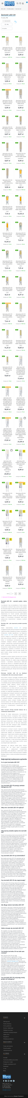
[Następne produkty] (15, 593)
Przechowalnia (7, 1048)
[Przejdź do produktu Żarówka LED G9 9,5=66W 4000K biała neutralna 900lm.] (7, 360)
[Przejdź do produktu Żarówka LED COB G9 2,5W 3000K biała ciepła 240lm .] (20, 173)
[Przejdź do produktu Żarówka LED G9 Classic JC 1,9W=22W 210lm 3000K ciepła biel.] (7, 486)
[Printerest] (6, 1081)
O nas (4, 1068)
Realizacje (5, 1066)
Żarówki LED (18, 8)
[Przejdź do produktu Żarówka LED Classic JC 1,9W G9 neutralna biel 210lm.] (20, 454)
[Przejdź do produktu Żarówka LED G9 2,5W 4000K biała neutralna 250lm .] (7, 200)
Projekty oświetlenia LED (9, 1064)
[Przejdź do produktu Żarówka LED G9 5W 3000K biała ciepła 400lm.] (20, 281)
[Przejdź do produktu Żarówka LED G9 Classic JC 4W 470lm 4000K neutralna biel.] (7, 542)
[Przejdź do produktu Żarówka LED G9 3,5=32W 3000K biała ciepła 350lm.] (20, 200)
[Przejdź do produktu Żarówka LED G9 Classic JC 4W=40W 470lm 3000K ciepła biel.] (20, 514)
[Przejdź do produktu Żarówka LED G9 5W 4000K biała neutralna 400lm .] (7, 307)
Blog (4, 1070)
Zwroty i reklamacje (8, 1028)
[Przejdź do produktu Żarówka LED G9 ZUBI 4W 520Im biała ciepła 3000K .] (20, 542)
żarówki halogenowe (12, 961)
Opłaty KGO (6, 1034)
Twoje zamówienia (8, 1046)
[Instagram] (8, 1081)
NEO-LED (3, 8)
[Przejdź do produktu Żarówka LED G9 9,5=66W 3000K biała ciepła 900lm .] (20, 334)
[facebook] (4, 1081)
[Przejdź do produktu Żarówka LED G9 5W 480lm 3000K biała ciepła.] (7, 41)
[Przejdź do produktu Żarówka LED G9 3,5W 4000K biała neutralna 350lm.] (7, 281)
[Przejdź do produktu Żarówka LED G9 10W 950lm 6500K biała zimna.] (7, 147)
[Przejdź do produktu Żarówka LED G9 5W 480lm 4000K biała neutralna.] (20, 41)
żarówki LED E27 (8, 634)
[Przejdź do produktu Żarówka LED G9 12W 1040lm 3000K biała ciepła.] (20, 147)
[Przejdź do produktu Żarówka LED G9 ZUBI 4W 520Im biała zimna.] (20, 570)
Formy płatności (7, 1026)
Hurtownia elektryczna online (10, 1060)
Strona (8, 593)
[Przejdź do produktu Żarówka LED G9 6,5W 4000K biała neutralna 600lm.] (7, 334)
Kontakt (5, 1057)
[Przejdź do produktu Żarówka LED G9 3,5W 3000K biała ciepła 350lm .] (20, 254)
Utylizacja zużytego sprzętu (10, 1032)
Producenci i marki (8, 1062)
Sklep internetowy (13, 1096)
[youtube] (11, 1081)
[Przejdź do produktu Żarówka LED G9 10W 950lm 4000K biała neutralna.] (20, 120)
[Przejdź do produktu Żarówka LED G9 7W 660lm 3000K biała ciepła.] (20, 67)
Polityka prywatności (8, 1039)
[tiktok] (14, 1081)
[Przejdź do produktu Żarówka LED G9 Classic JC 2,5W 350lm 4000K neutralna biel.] (7, 514)
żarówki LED (17, 627)
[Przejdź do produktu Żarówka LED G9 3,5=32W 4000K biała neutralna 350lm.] (7, 226)
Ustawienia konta (7, 1050)
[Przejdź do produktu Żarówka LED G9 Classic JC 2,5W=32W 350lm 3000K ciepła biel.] (20, 486)
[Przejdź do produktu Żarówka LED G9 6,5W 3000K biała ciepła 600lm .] (20, 307)
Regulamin (6, 1036)
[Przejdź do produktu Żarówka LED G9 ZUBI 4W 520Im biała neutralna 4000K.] (7, 570)
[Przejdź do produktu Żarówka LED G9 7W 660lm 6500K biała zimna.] (20, 94)
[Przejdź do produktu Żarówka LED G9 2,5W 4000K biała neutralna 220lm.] (7, 254)
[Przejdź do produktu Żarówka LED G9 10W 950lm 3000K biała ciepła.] (7, 120)
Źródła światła (10, 8)
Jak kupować (6, 1021)
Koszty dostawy (7, 1023)
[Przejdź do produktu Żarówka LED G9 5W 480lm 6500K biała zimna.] (7, 67)
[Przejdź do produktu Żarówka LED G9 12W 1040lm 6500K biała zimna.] (7, 173)
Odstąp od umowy (8, 1030)
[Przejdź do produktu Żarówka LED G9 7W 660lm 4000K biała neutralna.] (7, 94)
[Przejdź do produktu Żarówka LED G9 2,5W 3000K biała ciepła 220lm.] (20, 226)
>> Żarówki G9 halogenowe (8, 597)
